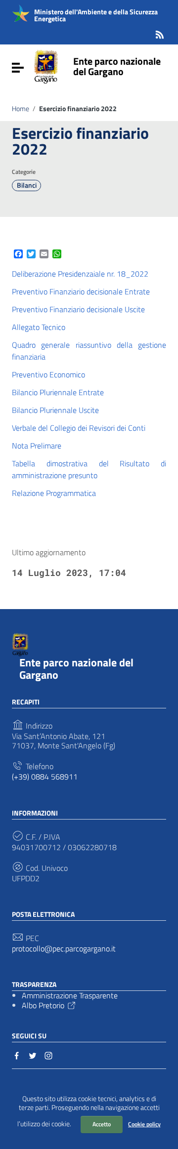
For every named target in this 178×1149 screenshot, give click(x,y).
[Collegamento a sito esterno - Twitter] (33, 1055)
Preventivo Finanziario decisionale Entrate (81, 291)
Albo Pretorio (43, 1005)
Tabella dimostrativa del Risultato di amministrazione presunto (89, 469)
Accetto (101, 1124)
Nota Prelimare (36, 445)
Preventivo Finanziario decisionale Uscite (78, 309)
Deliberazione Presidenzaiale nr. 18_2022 (80, 274)
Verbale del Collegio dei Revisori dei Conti (78, 428)
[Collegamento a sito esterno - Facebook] (17, 1055)
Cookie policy (144, 1124)
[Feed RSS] (160, 33)
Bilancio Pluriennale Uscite (55, 410)
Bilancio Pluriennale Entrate (58, 392)
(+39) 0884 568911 (45, 776)
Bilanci (27, 185)
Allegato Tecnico (38, 327)
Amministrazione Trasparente (70, 995)
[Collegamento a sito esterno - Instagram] (48, 1055)
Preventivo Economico (48, 374)
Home (20, 108)
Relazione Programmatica (54, 493)
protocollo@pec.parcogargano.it (64, 948)
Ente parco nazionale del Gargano (117, 66)
